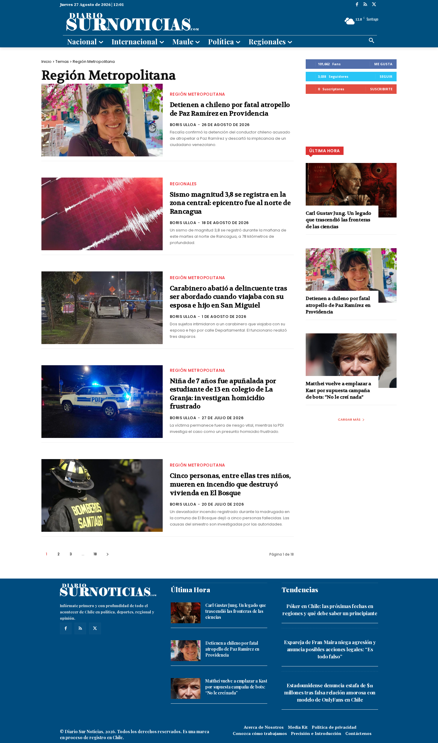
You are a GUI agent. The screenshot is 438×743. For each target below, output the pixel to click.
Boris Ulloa (183, 125)
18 (95, 554)
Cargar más (349, 419)
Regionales (183, 184)
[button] (371, 40)
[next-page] (107, 554)
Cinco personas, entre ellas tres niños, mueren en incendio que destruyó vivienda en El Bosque (230, 484)
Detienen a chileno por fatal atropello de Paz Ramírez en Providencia (230, 109)
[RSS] (365, 5)
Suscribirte (381, 89)
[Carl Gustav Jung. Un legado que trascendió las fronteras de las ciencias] (351, 190)
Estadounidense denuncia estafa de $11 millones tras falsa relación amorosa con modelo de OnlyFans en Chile (329, 692)
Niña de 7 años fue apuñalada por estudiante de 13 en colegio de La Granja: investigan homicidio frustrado (223, 394)
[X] (373, 5)
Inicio (46, 61)
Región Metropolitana (197, 94)
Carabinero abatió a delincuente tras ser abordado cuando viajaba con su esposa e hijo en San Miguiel (228, 297)
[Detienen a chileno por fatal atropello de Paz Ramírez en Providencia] (102, 120)
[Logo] (167, 21)
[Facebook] (356, 5)
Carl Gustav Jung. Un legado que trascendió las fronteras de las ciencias (338, 220)
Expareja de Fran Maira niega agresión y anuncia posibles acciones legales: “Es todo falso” (330, 649)
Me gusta (383, 64)
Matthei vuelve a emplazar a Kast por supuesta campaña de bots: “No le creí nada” (338, 390)
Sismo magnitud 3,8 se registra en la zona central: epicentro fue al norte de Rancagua (230, 203)
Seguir (386, 76)
